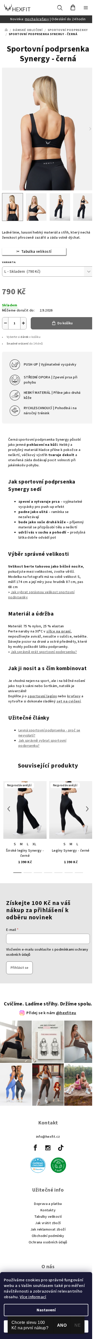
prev (9, 801)
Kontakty (48, 1210)
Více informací (33, 1297)
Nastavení (46, 1310)
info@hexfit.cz (48, 1136)
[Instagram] (48, 1148)
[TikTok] (61, 1148)
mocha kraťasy (37, 19)
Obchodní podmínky (48, 1236)
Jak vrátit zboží (48, 1223)
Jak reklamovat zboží (48, 1229)
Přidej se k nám (51, 1012)
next (87, 801)
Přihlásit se (19, 967)
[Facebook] (35, 1148)
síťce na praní (58, 631)
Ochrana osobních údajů (48, 1242)
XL (34, 844)
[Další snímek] (90, 129)
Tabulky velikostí (48, 1216)
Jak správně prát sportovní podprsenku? (44, 652)
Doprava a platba (48, 1203)
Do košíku (65, 323)
